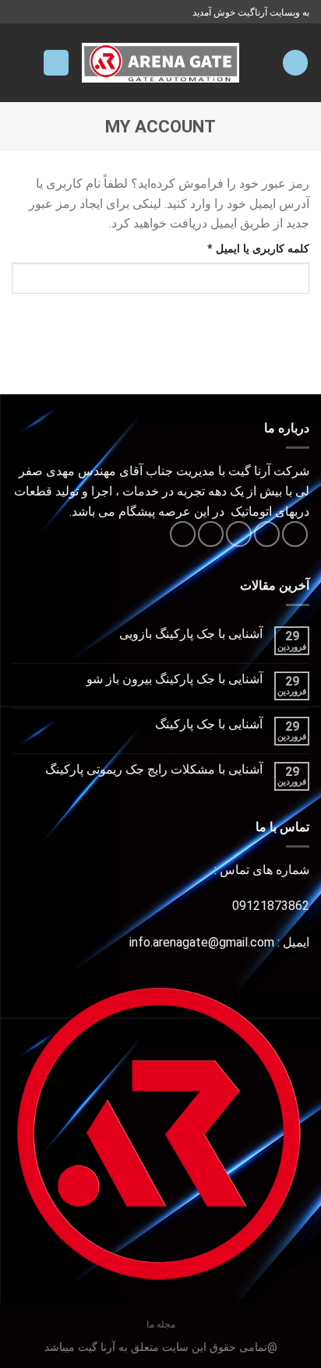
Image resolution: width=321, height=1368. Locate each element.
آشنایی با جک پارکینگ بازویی (191, 633)
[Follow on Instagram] (267, 534)
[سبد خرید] (56, 63)
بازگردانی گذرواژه (248, 327)
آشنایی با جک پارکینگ (209, 724)
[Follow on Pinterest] (183, 534)
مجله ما (160, 1324)
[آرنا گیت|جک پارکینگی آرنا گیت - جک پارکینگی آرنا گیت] (161, 63)
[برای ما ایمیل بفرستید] (211, 534)
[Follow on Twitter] (239, 534)
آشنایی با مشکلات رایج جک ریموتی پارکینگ (154, 769)
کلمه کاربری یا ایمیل (243, 249)
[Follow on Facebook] (295, 534)
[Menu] (295, 63)
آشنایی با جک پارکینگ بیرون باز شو (174, 679)
